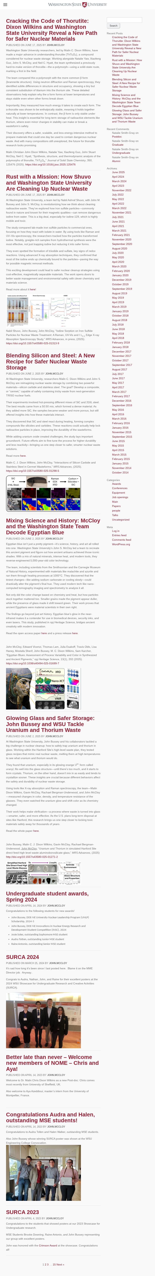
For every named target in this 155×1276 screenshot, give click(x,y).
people (116, 510)
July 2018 (118, 324)
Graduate (117, 144)
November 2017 (121, 355)
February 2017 (121, 396)
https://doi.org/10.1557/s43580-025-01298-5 (32, 470)
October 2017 (120, 360)
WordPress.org (121, 544)
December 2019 (121, 279)
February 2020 (121, 270)
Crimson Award (48, 1245)
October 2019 (120, 284)
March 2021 (119, 230)
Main (115, 501)
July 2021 (118, 217)
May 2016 (118, 409)
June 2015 (118, 441)
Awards (116, 483)
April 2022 (118, 203)
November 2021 (121, 212)
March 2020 (119, 266)
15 (54, 1264)
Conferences (119, 488)
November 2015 (121, 432)
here (32, 289)
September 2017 (122, 364)
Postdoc (117, 136)
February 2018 (121, 342)
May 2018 (118, 333)
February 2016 (121, 423)
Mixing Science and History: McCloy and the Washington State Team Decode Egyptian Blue (53, 526)
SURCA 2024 (22, 957)
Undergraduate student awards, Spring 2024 (47, 897)
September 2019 (122, 288)
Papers (116, 506)
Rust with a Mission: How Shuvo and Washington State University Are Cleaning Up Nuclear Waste (49, 183)
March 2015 (119, 454)
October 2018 (120, 315)
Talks (115, 515)
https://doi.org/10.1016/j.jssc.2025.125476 (50, 164)
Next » (60, 1264)
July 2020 (118, 252)
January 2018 (120, 347)
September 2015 (122, 436)
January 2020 (120, 275)
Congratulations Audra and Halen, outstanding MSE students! (50, 1118)
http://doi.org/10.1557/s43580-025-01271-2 (32, 856)
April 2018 (118, 337)
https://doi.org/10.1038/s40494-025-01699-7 (32, 663)
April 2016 (118, 414)
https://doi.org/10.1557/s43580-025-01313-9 (32, 343)
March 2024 (119, 181)
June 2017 (118, 378)
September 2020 (122, 243)
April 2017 (118, 387)
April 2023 (118, 185)
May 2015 (118, 445)
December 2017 (121, 351)
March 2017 (119, 391)
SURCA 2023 (22, 1212)
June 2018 (118, 329)
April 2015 (118, 450)
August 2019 (119, 293)
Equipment (118, 492)
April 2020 (118, 261)
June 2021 (118, 221)
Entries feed (119, 535)
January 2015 (120, 463)
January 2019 (120, 311)
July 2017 (118, 373)
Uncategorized (120, 519)
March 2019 (119, 306)
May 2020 (118, 257)
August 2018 (119, 320)
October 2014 (120, 472)
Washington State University (77, 4)
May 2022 (118, 199)
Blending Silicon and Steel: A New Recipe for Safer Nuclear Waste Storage (50, 361)
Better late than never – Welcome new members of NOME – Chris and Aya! (52, 1063)
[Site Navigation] (9, 4)
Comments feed (121, 539)
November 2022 (121, 190)
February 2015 (121, 458)
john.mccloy (56, 45)
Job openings (120, 497)
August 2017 (119, 369)
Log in (115, 530)
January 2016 (120, 427)
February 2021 (121, 234)
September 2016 (122, 405)
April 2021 (118, 226)
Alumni (116, 161)
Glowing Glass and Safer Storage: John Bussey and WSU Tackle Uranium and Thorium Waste (50, 724)
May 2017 (118, 382)
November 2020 (121, 239)
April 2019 (118, 302)
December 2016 (121, 400)
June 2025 (118, 172)
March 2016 (119, 418)
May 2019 (118, 297)
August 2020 (119, 248)
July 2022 (118, 194)
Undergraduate (121, 152)
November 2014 (121, 467)
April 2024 (118, 176)
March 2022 (119, 208)
